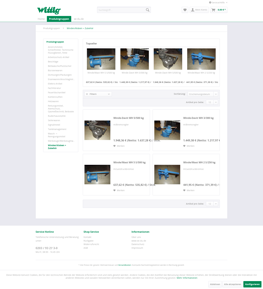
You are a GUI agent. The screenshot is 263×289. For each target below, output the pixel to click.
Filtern (92, 94)
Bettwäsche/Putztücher (60, 66)
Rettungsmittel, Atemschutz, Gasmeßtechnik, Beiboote (61, 108)
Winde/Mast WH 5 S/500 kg (101, 72)
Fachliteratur (54, 88)
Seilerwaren (54, 120)
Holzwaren (53, 101)
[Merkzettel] (185, 10)
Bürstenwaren (55, 70)
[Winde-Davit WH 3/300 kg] (134, 59)
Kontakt (87, 237)
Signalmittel (54, 124)
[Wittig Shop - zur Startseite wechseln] (49, 10)
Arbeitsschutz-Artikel (58, 57)
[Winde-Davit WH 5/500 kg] (168, 59)
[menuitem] (124, 10)
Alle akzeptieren (232, 284)
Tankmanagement (57, 129)
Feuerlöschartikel (56, 92)
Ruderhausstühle (57, 115)
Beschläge (53, 61)
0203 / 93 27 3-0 (47, 248)
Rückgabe (88, 240)
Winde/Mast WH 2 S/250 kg (201, 72)
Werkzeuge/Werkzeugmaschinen (62, 140)
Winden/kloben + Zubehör (57, 147)
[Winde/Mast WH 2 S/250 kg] (201, 59)
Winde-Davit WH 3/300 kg (134, 72)
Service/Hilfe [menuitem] (218, 2)
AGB (86, 247)
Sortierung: (180, 93)
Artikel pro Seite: (195, 102)
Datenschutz (138, 244)
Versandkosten (124, 265)
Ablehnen (215, 284)
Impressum (137, 247)
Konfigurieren (252, 284)
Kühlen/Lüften (55, 96)
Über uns (136, 237)
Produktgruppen (55, 41)
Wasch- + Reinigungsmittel (56, 135)
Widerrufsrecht (91, 244)
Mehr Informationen (187, 277)
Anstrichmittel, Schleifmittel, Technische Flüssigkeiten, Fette (60, 50)
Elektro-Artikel (55, 83)
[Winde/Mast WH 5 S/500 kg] (101, 59)
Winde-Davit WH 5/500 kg (168, 72)
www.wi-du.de (139, 240)
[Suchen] (147, 10)
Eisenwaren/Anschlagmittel (62, 79)
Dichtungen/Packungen (60, 74)
